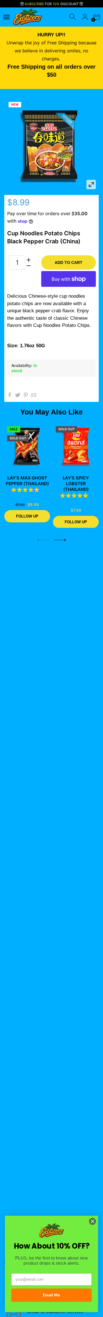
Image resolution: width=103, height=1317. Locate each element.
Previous (43, 540)
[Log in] (85, 17)
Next (60, 540)
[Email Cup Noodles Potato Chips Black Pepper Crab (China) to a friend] (34, 395)
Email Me (51, 1295)
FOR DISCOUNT (52, 4)
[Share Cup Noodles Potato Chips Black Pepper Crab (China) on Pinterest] (26, 395)
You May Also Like (51, 412)
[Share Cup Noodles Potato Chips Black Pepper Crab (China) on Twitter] (18, 395)
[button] (25, 490)
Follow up (27, 516)
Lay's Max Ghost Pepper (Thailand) (27, 480)
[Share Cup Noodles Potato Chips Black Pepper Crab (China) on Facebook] (10, 395)
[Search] (73, 17)
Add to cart (68, 262)
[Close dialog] (92, 1221)
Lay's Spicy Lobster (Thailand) (76, 483)
